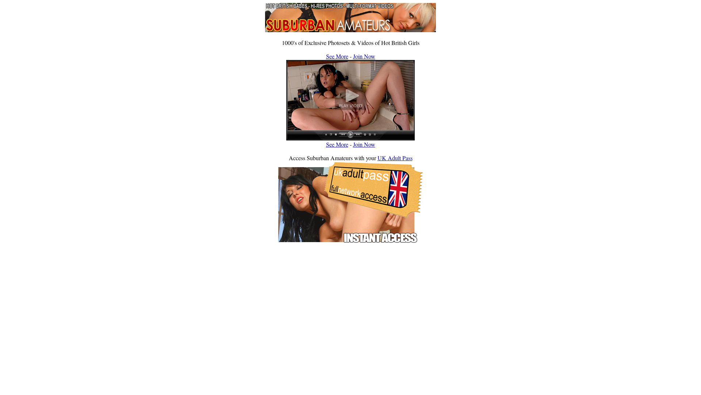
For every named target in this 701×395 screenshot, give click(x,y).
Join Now (364, 56)
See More (337, 56)
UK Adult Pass (395, 158)
